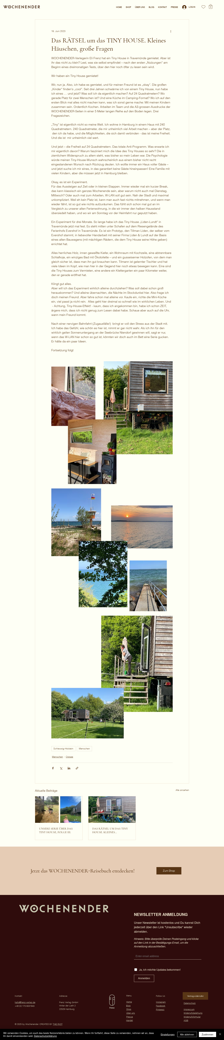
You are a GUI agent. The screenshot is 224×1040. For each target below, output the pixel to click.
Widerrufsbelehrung (193, 1013)
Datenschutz (190, 1003)
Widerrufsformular (192, 1016)
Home (129, 1001)
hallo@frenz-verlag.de (25, 1002)
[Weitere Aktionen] (171, 31)
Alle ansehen (182, 790)
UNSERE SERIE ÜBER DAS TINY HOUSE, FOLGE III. (56, 830)
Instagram (161, 1002)
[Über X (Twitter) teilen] (60, 768)
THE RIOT (57, 1024)
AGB (186, 1020)
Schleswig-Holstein (63, 748)
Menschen (84, 748)
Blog (128, 1005)
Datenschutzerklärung (45, 1036)
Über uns (130, 1013)
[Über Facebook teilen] (52, 768)
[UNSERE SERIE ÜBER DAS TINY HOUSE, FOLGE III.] (58, 809)
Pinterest (160, 1009)
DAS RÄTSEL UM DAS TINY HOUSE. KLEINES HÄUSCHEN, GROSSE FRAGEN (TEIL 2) (110, 830)
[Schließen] (220, 1034)
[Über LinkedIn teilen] (69, 768)
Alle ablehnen (187, 1034)
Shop (128, 1009)
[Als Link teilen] (77, 768)
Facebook (160, 1005)
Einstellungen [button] (168, 1034)
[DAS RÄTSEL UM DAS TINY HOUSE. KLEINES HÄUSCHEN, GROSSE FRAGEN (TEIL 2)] (112, 809)
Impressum (189, 1009)
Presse (129, 1016)
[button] (211, 6)
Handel (129, 1020)
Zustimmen (207, 1034)
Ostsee (69, 756)
